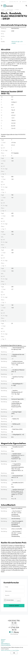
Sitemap (2, 641)
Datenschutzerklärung (5, 645)
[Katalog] (1, 5)
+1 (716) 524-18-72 (14, 628)
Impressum (3, 639)
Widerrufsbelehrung (5, 643)
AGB (2, 642)
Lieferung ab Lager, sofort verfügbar (17, 42)
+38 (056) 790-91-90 (13, 1)
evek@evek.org (14, 625)
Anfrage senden (14, 605)
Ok (14, 653)
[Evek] (8, 5)
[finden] (26, 5)
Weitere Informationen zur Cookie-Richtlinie (10, 650)
